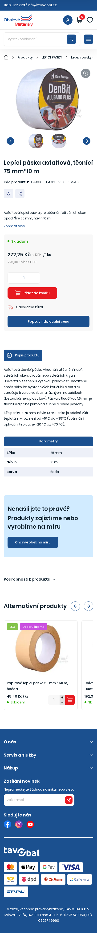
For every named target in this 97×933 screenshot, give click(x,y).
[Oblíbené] (90, 20)
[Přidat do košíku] (70, 700)
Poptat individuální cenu (48, 321)
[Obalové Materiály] (9, 57)
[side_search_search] (71, 39)
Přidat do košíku (36, 293)
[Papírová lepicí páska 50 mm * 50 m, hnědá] (40, 648)
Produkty (25, 57)
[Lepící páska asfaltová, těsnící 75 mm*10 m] (48, 99)
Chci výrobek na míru (33, 542)
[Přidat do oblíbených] (8, 193)
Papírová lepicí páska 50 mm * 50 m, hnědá (37, 686)
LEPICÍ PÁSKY (52, 57)
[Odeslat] (69, 800)
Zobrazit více (14, 226)
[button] (10, 141)
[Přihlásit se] (68, 20)
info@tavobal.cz (42, 5)
